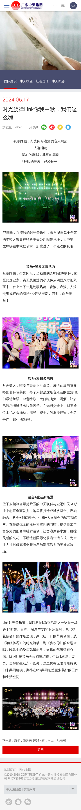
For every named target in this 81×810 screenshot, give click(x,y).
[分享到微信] (43, 127)
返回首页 (10, 769)
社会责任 (42, 81)
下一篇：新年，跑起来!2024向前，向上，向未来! (34, 740)
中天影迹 (58, 81)
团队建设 (10, 81)
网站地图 (25, 769)
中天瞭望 (26, 81)
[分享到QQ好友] (68, 127)
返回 (40, 749)
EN (63, 5)
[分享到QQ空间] (60, 127)
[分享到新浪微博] (52, 127)
